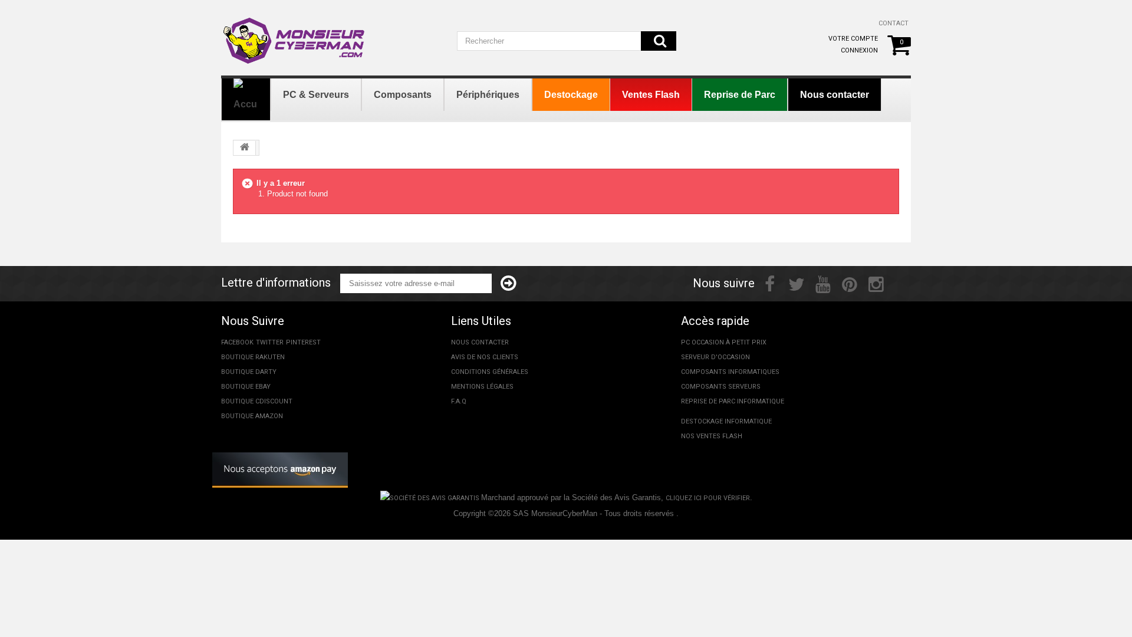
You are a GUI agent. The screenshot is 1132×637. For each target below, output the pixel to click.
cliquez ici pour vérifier (708, 498)
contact (893, 23)
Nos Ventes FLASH (711, 436)
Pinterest (303, 342)
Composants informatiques (730, 372)
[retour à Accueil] (244, 148)
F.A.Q (458, 401)
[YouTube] (823, 283)
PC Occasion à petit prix (723, 342)
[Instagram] (876, 283)
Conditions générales (489, 372)
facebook (237, 342)
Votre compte (853, 38)
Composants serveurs (721, 386)
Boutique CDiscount (256, 401)
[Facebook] (770, 283)
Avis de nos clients (484, 357)
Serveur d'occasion (715, 357)
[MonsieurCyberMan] (294, 35)
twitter (270, 342)
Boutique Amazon (252, 416)
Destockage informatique (726, 421)
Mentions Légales (482, 386)
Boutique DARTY (249, 372)
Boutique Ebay (246, 386)
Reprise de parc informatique (732, 401)
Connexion (859, 50)
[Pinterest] (849, 283)
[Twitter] (796, 283)
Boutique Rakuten (253, 357)
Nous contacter (480, 342)
